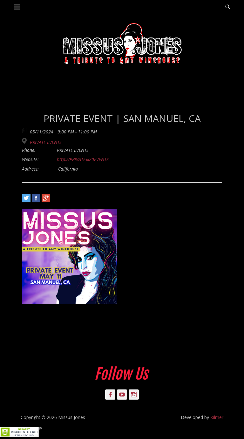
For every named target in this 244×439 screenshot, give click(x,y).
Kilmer (216, 417)
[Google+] (46, 198)
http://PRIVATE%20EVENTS (83, 159)
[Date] (25, 130)
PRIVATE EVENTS (46, 142)
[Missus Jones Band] (122, 44)
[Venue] (25, 141)
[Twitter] (26, 198)
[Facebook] (36, 198)
